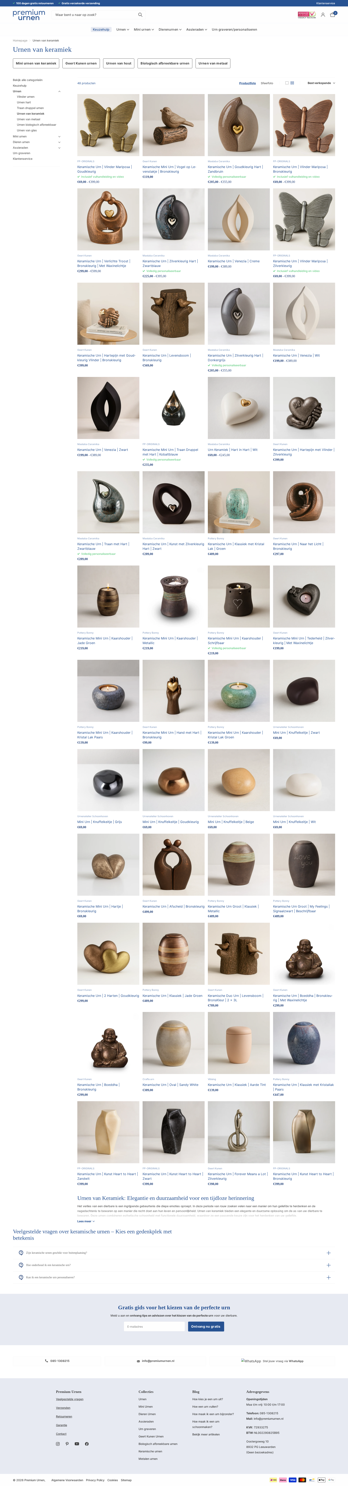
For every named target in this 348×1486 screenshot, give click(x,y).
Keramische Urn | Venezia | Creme (234, 261)
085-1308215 (59, 1361)
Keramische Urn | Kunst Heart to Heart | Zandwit (107, 1176)
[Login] (323, 14)
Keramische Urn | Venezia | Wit (296, 355)
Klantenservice (325, 3)
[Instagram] (58, 1444)
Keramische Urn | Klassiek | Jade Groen (172, 996)
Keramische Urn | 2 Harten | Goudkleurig (108, 996)
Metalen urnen (148, 1458)
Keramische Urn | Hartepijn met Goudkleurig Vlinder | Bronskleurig (106, 357)
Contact (61, 1433)
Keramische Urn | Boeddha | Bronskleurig (98, 1087)
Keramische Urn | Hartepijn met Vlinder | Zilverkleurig (304, 452)
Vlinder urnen (25, 97)
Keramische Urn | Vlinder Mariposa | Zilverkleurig (300, 263)
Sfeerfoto (267, 83)
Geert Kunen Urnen (151, 1436)
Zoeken (140, 14)
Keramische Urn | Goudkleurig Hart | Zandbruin (235, 169)
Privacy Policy (95, 1480)
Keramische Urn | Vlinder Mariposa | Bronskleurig (300, 169)
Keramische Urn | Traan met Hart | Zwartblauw (103, 546)
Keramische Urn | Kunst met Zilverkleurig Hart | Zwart (173, 546)
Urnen (17, 91)
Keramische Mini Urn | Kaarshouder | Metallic (170, 640)
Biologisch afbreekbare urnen (165, 63)
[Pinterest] (67, 1444)
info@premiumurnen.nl (157, 1361)
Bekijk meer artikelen (206, 1434)
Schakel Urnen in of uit (59, 91)
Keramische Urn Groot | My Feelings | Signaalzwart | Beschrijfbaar (301, 908)
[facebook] (87, 1444)
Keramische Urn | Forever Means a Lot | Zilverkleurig (238, 1176)
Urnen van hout (118, 63)
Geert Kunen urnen (81, 63)
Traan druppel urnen (30, 108)
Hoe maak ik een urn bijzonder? (213, 1414)
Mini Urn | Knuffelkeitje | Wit (294, 822)
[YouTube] (77, 1443)
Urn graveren (21, 153)
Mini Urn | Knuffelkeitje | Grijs (99, 822)
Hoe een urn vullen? (205, 1406)
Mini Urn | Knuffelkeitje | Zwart (296, 733)
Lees (84, 1221)
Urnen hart (24, 102)
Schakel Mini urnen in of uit (59, 137)
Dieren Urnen (147, 1414)
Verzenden (63, 1407)
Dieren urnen (21, 142)
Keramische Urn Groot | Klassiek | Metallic (233, 908)
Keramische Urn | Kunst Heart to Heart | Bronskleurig (303, 1176)
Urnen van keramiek (30, 113)
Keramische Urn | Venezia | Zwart (102, 450)
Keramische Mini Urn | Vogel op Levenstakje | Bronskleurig (169, 169)
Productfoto (247, 83)
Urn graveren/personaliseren (234, 29)
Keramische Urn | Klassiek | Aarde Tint (237, 1085)
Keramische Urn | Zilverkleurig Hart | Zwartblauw (170, 263)
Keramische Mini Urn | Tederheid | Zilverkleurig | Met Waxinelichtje (304, 640)
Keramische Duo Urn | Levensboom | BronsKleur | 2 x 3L (235, 998)
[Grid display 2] (292, 83)
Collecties (146, 1392)
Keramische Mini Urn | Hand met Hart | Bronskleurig (172, 735)
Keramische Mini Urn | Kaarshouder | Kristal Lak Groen (235, 735)
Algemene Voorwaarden (67, 1480)
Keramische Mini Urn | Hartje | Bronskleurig (100, 908)
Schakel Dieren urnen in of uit (59, 142)
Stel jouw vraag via (282, 1361)
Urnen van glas (27, 130)
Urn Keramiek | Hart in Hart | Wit (233, 450)
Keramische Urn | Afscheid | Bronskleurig (174, 906)
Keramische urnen (150, 1451)
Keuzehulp (20, 85)
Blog (195, 1392)
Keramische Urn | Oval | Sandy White (170, 1085)
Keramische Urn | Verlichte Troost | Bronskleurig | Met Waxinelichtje (103, 263)
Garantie (61, 1425)
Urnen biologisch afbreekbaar (36, 125)
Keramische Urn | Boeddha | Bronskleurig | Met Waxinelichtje (302, 998)
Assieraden (20, 147)
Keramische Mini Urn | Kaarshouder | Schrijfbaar (235, 640)
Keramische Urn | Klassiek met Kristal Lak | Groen (236, 546)
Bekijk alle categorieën (27, 80)
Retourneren (64, 1416)
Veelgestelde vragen (69, 1399)
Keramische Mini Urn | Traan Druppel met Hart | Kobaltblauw (170, 452)
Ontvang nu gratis (206, 1326)
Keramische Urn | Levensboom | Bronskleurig (167, 357)
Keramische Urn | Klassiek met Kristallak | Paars (303, 1087)
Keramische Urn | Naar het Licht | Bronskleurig (298, 546)
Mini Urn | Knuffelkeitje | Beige (231, 822)
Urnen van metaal (213, 63)
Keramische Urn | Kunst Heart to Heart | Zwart (173, 1176)
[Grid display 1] (287, 83)
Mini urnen (20, 136)
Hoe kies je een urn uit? (207, 1399)
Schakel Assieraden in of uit (59, 148)
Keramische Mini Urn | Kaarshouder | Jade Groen (105, 640)
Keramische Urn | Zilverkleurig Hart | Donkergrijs (235, 357)
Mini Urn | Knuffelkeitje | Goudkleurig (171, 822)
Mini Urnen (146, 1406)
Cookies (112, 1480)
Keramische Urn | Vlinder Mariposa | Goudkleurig (104, 169)
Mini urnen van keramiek (36, 63)
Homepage (20, 40)
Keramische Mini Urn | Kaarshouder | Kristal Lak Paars (105, 735)
